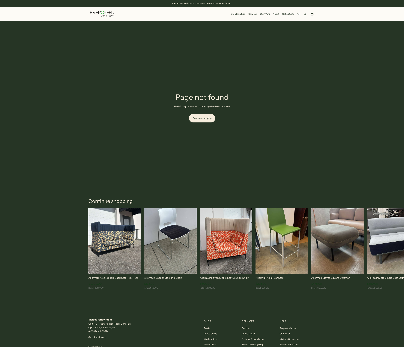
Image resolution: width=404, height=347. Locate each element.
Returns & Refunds (289, 344)
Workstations (210, 339)
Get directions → (97, 337)
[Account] (305, 14)
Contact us (285, 333)
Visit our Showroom (289, 339)
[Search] (298, 14)
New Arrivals (210, 344)
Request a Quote (288, 328)
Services (246, 328)
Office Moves (248, 333)
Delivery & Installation (253, 339)
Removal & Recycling (252, 344)
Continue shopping (202, 118)
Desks (207, 328)
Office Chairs (210, 333)
